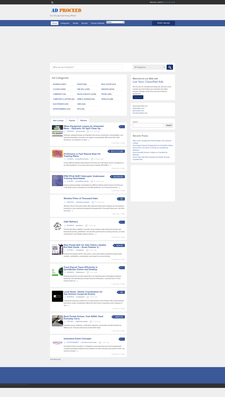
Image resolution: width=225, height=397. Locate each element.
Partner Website (97, 23)
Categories (64, 23)
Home (54, 23)
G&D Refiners (71, 221)
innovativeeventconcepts (89, 342)
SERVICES (105, 89)
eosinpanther (80, 250)
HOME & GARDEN (84, 99)
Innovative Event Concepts (77, 338)
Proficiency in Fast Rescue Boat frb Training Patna (82, 155)
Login (172, 2)
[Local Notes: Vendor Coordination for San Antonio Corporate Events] (57, 301)
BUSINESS (57, 84)
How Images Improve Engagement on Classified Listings (153, 145)
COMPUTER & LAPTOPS (62, 99)
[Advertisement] (112, 44)
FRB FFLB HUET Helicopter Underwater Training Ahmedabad (84, 177)
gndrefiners (79, 225)
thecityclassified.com (140, 113)
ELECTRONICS (58, 104)
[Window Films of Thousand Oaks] (57, 205)
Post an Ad (163, 23)
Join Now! (138, 97)
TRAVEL (104, 94)
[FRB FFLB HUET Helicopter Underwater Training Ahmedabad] (57, 186)
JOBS (79, 104)
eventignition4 (80, 297)
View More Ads (55, 359)
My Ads (85, 23)
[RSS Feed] (52, 2)
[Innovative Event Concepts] (57, 348)
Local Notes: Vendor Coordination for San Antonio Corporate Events (83, 293)
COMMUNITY (58, 94)
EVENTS (80, 84)
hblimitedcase (80, 272)
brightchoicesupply (82, 321)
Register (166, 2)
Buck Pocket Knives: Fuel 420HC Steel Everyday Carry (83, 317)
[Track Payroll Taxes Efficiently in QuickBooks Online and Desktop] (57, 277)
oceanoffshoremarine (82, 159)
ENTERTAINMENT (59, 109)
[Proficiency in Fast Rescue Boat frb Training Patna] (57, 157)
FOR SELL (81, 89)
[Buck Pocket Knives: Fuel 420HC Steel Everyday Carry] (57, 326)
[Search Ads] (170, 67)
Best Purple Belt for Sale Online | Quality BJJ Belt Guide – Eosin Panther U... (85, 246)
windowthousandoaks (83, 202)
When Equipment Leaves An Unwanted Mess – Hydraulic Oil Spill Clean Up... (84, 127)
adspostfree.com (138, 108)
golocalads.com (138, 111)
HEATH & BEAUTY (84, 94)
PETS (79, 109)
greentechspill (80, 131)
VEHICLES (105, 99)
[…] (88, 140)
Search (135, 122)
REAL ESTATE (106, 84)
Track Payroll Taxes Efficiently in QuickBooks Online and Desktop (81, 268)
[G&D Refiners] (57, 231)
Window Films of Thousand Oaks (81, 198)
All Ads (75, 23)
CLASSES (56, 89)
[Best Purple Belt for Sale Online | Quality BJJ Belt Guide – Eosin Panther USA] (57, 254)
